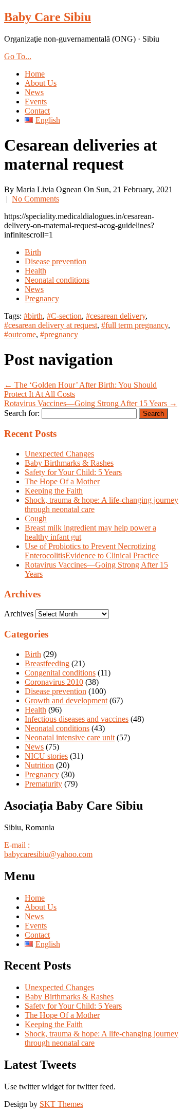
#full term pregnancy (134, 325)
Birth (33, 252)
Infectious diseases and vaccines (76, 719)
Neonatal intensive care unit (70, 737)
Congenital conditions (60, 672)
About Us (41, 83)
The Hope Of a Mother (62, 481)
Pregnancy (42, 298)
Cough (36, 518)
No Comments (35, 198)
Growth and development (66, 700)
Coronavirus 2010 (54, 682)
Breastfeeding (47, 663)
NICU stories (46, 756)
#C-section (64, 316)
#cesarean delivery (115, 316)
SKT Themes (61, 1104)
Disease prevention (55, 261)
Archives (18, 613)
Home (35, 73)
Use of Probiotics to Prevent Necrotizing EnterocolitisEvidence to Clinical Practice (92, 551)
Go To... (17, 56)
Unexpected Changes (59, 453)
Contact (37, 110)
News (34, 92)
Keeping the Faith (54, 490)
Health (35, 270)
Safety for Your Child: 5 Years (73, 472)
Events (36, 101)
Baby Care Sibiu (47, 17)
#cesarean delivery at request (50, 325)
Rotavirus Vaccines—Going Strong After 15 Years (90, 403)
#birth (33, 316)
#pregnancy (59, 334)
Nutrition (39, 765)
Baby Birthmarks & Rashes (69, 463)
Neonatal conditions (57, 280)
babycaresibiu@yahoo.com (48, 854)
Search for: (22, 413)
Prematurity (43, 783)
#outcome (20, 334)
